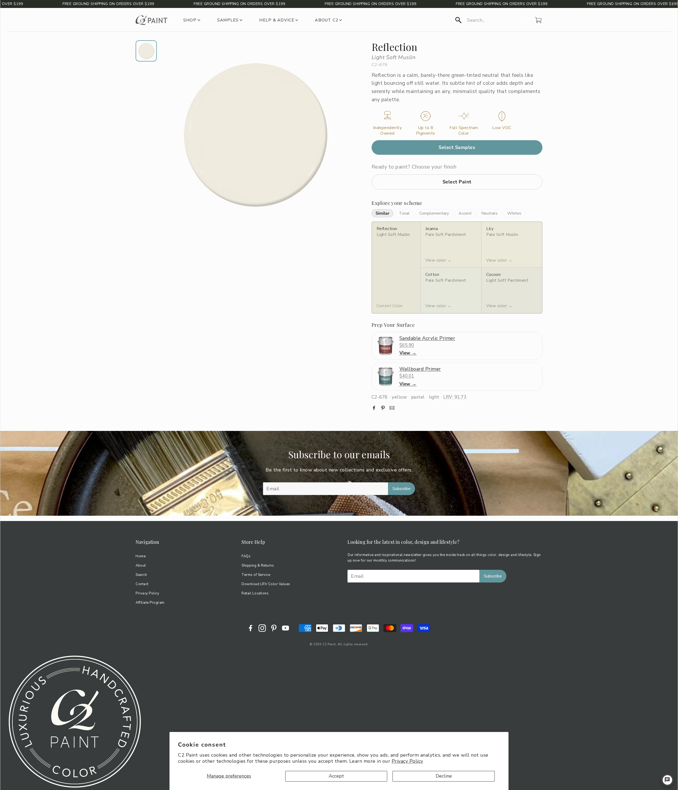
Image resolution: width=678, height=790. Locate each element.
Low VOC (501, 128)
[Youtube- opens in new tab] (285, 628)
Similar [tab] (382, 213)
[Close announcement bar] (672, 4)
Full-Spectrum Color (463, 130)
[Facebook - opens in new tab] (250, 628)
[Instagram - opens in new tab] (262, 628)
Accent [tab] (465, 213)
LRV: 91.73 (454, 397)
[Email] (392, 407)
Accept (336, 776)
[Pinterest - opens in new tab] (274, 628)
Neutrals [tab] (489, 213)
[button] (489, 20)
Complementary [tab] (434, 213)
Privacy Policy (407, 761)
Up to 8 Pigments (425, 130)
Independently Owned (387, 130)
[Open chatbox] (667, 780)
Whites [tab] (514, 213)
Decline (444, 776)
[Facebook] (374, 407)
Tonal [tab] (404, 213)
